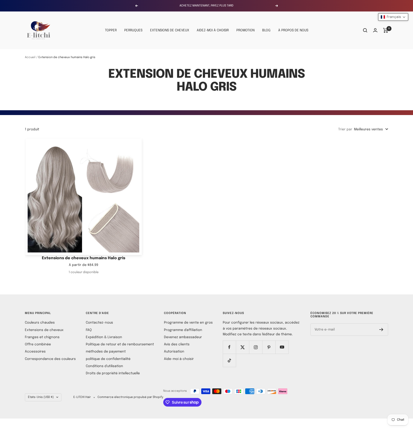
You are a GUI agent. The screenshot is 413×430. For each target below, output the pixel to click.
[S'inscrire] (381, 329)
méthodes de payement (106, 351)
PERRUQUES (133, 30)
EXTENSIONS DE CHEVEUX (169, 30)
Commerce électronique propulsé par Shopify (130, 397)
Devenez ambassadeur (183, 337)
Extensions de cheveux (44, 330)
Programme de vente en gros (188, 322)
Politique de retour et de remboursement (120, 344)
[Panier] (385, 30)
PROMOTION (245, 30)
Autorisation (174, 351)
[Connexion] (375, 30)
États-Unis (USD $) (41, 397)
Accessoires (35, 351)
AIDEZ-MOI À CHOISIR (213, 30)
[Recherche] (365, 30)
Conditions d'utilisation (104, 366)
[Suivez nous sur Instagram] (255, 347)
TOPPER (111, 30)
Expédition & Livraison (104, 337)
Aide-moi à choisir (179, 359)
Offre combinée (38, 344)
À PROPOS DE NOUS (293, 30)
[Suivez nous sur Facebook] (229, 347)
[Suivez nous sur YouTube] (281, 347)
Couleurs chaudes (40, 322)
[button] (393, 17)
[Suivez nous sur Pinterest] (268, 347)
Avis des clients (177, 344)
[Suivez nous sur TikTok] (229, 360)
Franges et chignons (42, 337)
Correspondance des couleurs (50, 359)
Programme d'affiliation (183, 330)
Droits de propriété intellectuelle (113, 373)
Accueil (30, 57)
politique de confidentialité (108, 359)
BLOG (266, 30)
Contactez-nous (99, 322)
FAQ (89, 330)
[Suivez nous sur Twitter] (242, 347)
